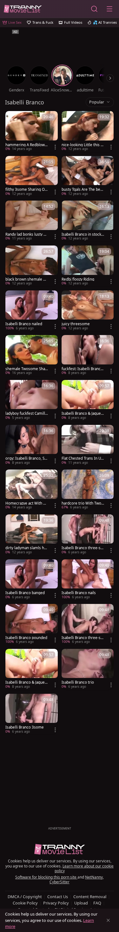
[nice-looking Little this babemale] (88, 131)
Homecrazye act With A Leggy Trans (25, 503)
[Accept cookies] (108, 920)
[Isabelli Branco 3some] (31, 714)
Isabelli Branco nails (79, 593)
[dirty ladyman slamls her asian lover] (31, 535)
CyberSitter (59, 882)
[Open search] (94, 9)
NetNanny (94, 877)
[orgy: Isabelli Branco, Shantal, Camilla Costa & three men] (31, 445)
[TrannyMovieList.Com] (23, 9)
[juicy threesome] (88, 311)
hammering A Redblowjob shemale (26, 145)
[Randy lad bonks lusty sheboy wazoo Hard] (31, 221)
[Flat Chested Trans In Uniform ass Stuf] (88, 445)
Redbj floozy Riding (78, 279)
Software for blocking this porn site (46, 877)
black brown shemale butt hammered (26, 279)
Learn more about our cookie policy (84, 868)
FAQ (97, 903)
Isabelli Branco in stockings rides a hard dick (82, 234)
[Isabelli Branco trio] (88, 669)
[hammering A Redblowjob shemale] (31, 131)
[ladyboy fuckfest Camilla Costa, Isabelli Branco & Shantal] (31, 400)
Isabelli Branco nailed (23, 324)
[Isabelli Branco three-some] (88, 535)
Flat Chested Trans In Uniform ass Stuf (83, 458)
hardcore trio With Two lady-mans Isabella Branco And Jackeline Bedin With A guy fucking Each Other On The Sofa (83, 503)
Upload (81, 903)
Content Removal (89, 896)
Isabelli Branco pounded (26, 638)
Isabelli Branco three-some (82, 548)
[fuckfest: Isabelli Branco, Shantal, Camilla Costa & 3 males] (88, 355)
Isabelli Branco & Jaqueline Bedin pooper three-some (26, 682)
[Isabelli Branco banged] (31, 579)
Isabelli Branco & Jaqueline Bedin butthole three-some (83, 413)
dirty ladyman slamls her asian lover (26, 548)
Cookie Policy (25, 903)
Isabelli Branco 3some (24, 727)
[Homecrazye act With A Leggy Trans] (31, 490)
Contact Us (57, 896)
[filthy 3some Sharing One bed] (31, 176)
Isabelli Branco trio (78, 682)
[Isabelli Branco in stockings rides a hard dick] (88, 221)
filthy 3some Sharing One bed (26, 189)
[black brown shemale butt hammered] (31, 266)
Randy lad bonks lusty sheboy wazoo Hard (26, 234)
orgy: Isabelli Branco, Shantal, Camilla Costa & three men (26, 458)
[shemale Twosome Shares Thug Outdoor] (31, 355)
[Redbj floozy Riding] (88, 266)
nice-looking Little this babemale (82, 145)
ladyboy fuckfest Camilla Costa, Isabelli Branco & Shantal (26, 413)
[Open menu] (109, 9)
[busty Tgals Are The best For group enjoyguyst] (88, 176)
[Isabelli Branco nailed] (31, 311)
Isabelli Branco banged (25, 593)
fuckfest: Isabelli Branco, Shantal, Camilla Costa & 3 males (83, 369)
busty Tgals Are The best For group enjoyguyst (82, 189)
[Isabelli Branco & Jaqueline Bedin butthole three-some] (88, 400)
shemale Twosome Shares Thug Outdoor (26, 369)
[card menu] (55, 147)
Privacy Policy (56, 903)
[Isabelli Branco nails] (88, 579)
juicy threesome (76, 324)
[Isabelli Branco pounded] (31, 624)
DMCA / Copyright (25, 896)
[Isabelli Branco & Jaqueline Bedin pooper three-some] (31, 669)
